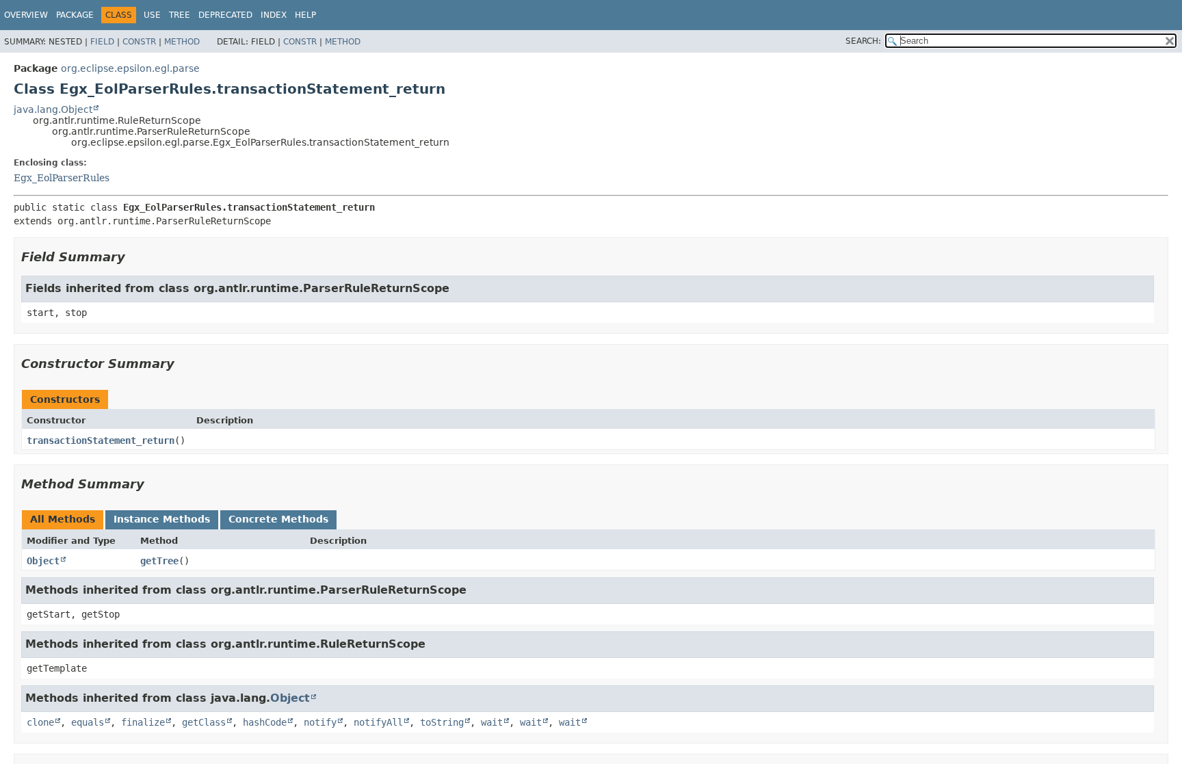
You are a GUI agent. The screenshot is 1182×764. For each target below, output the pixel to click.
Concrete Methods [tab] (278, 519)
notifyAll (378, 722)
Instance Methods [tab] (162, 519)
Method (182, 42)
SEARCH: (863, 41)
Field (102, 42)
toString (442, 722)
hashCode (265, 722)
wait (492, 722)
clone (40, 722)
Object (43, 560)
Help (305, 15)
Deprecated (225, 15)
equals (87, 722)
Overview (26, 15)
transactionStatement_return (100, 440)
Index (274, 15)
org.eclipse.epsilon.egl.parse (130, 68)
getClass (204, 722)
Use (152, 15)
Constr (139, 42)
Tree (179, 15)
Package (75, 15)
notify (320, 722)
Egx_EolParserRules (61, 177)
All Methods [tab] (62, 519)
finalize (143, 722)
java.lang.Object (53, 109)
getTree (159, 560)
